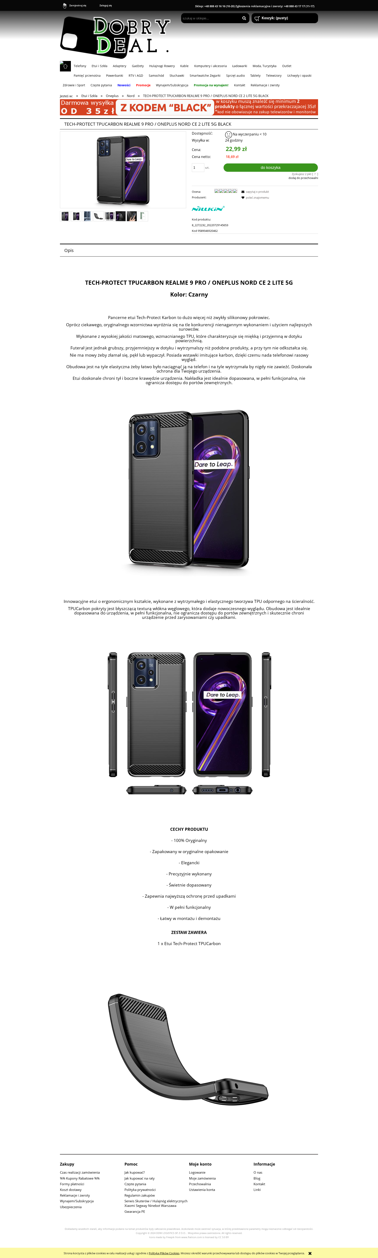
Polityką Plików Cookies (164, 1253)
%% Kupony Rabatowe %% (80, 1178)
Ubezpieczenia (71, 1207)
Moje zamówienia (202, 1178)
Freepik (170, 1237)
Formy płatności (72, 1184)
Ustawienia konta (202, 1189)
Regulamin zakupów (139, 1195)
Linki (257, 1189)
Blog (257, 1178)
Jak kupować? (134, 1172)
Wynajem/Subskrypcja (77, 1201)
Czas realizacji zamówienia (80, 1172)
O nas (258, 1172)
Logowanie (197, 1172)
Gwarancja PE (134, 1211)
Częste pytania (135, 1184)
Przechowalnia (200, 1184)
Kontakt (259, 1184)
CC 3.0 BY (223, 1237)
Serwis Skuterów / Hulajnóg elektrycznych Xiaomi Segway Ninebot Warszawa (155, 1203)
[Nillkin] (208, 208)
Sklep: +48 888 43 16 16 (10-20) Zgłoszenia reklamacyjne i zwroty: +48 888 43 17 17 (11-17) (254, 6)
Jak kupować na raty (139, 1178)
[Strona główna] (117, 36)
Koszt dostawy (71, 1189)
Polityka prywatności (140, 1189)
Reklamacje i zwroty (75, 1195)
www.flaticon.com (191, 1237)
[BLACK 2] (189, 107)
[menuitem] (80, 66)
